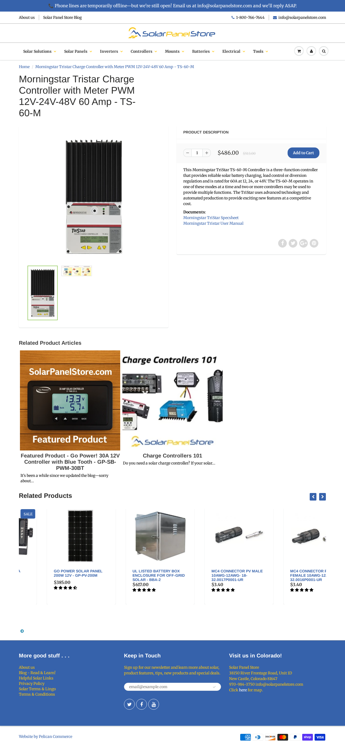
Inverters (109, 51)
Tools (258, 51)
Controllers (141, 51)
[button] (39, 587)
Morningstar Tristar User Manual (213, 223)
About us (27, 17)
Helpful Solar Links (36, 678)
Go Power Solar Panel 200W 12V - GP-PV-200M (51, 573)
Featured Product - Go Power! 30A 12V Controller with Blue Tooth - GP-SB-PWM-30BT (70, 462)
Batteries (201, 51)
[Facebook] (141, 704)
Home (24, 66)
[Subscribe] (214, 687)
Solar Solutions (37, 51)
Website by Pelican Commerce (45, 736)
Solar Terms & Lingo (37, 688)
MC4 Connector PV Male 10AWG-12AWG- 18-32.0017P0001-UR (210, 575)
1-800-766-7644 (250, 17)
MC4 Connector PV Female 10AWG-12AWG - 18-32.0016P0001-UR (290, 575)
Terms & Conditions (37, 694)
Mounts (172, 51)
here (243, 690)
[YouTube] (153, 704)
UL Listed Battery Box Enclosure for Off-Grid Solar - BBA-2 (132, 575)
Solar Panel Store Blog (62, 17)
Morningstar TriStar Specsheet (211, 217)
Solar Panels (75, 51)
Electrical (231, 51)
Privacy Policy (31, 683)
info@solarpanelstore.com (302, 17)
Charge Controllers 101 (172, 456)
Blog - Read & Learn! (37, 672)
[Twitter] (129, 704)
